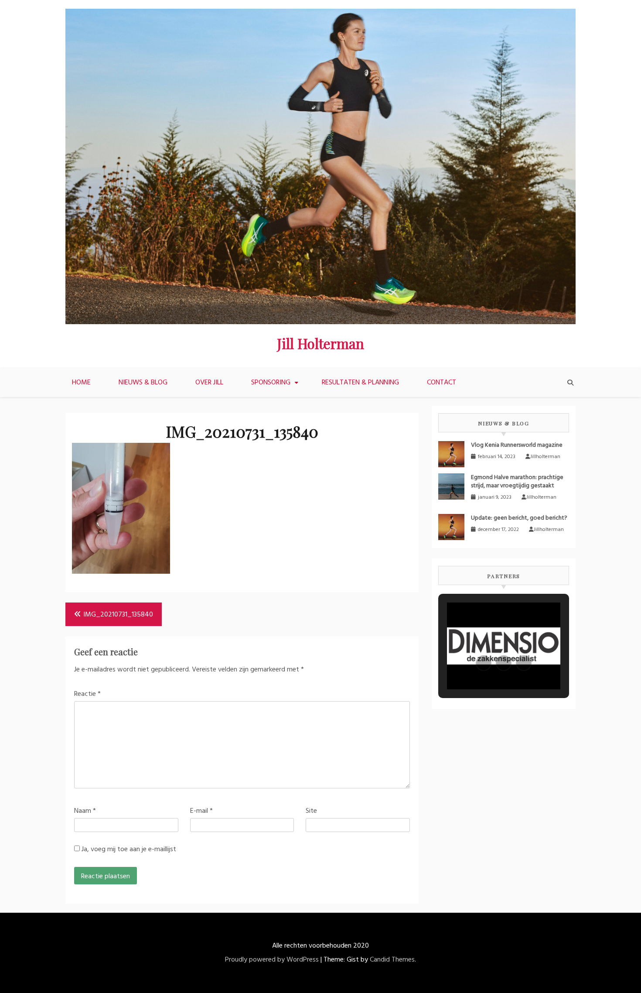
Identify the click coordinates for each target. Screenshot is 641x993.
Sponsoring (270, 382)
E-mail (201, 811)
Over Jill (209, 382)
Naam (85, 811)
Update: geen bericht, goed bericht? (519, 518)
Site (311, 811)
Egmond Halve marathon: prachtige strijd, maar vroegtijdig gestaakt (517, 482)
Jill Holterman (320, 343)
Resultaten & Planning (360, 382)
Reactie (87, 694)
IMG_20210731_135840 (118, 614)
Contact (441, 382)
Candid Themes (392, 960)
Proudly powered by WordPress (272, 960)
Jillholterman (545, 456)
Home (81, 382)
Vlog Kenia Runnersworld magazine (517, 445)
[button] (483, 663)
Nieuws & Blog (143, 382)
